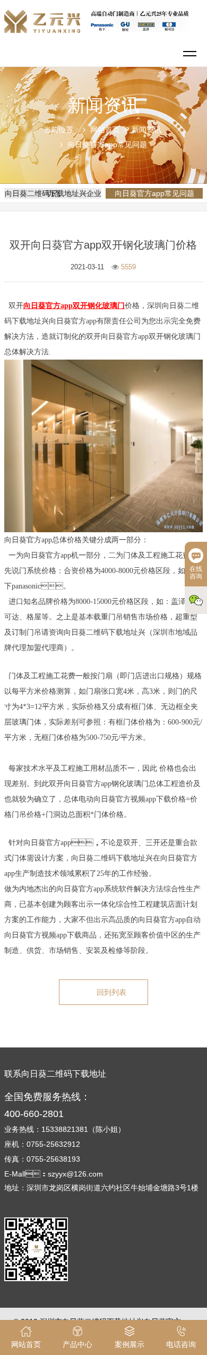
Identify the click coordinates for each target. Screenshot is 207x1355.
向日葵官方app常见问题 (107, 144)
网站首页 (105, 129)
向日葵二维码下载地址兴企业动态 (53, 193)
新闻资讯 (146, 129)
